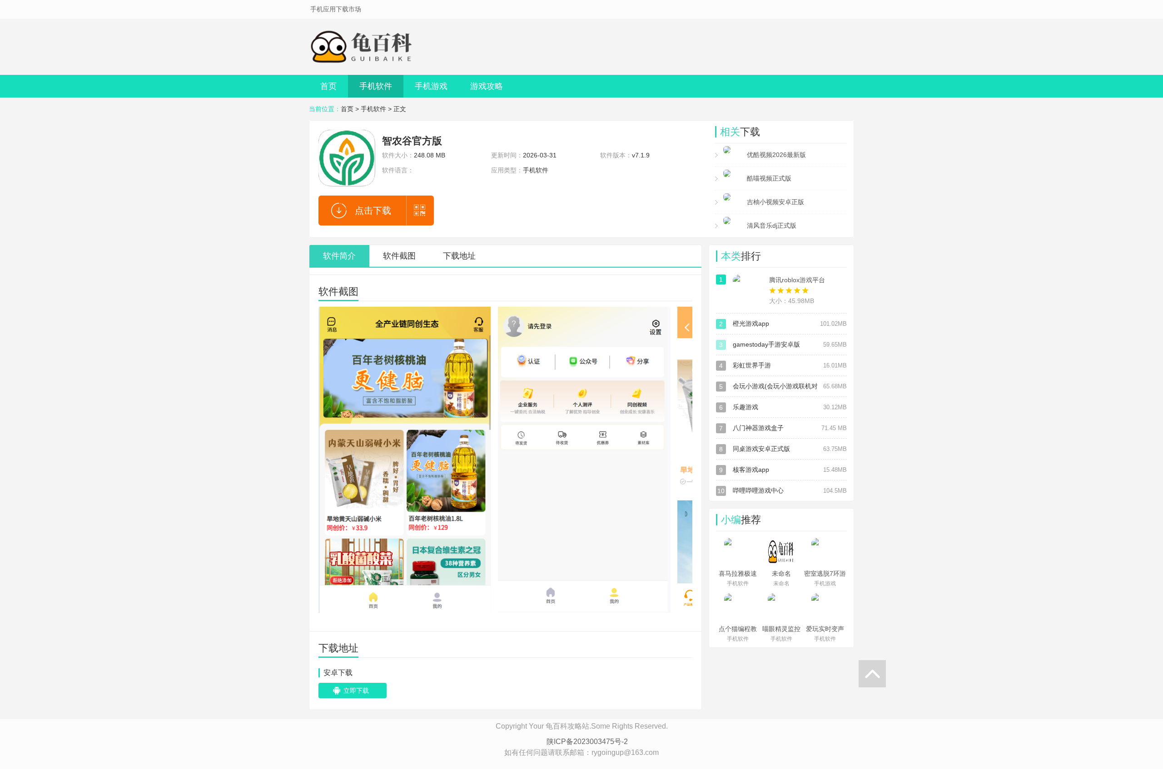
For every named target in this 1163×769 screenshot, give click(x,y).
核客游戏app (751, 469)
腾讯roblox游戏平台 (797, 280)
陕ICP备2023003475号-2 (587, 741)
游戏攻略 (486, 86)
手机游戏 (431, 86)
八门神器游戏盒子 (758, 427)
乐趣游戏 (745, 407)
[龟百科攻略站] (363, 47)
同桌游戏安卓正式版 (761, 448)
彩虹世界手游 (752, 365)
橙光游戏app (751, 323)
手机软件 (375, 86)
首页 (328, 86)
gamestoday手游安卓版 (766, 344)
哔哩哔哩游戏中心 (758, 490)
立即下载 (356, 690)
